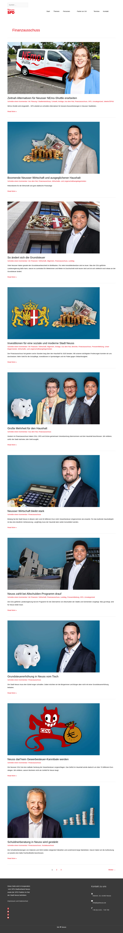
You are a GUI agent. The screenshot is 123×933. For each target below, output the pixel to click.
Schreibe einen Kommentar (17, 101)
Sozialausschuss (48, 845)
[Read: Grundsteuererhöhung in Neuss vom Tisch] (53, 646)
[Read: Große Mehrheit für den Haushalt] (53, 398)
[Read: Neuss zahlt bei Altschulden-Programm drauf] (53, 564)
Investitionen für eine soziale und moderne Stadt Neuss (40, 343)
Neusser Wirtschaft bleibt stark (25, 511)
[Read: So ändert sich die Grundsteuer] (53, 227)
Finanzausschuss (81, 101)
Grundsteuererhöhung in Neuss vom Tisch (32, 676)
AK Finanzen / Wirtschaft (37, 261)
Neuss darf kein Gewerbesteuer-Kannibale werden (38, 759)
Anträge (61, 101)
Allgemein (50, 261)
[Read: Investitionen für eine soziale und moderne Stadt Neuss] (53, 313)
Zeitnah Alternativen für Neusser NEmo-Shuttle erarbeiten (42, 98)
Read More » (12, 111)
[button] (113, 11)
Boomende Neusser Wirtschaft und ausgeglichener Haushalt (44, 177)
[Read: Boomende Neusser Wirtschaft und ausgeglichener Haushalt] (53, 148)
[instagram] (8, 915)
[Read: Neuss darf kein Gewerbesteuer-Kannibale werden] (53, 729)
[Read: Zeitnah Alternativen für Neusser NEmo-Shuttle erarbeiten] (53, 68)
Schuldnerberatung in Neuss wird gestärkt (32, 841)
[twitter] (8, 912)
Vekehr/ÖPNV (109, 101)
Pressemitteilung (98, 347)
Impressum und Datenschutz (17, 901)
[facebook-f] (8, 909)
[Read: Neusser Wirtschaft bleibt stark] (53, 481)
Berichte (75, 347)
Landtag (71, 261)
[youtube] (8, 918)
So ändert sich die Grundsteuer (26, 257)
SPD (90, 101)
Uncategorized (97, 101)
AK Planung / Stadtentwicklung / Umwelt (42, 101)
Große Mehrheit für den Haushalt (27, 428)
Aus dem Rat (69, 101)
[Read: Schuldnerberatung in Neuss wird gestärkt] (53, 812)
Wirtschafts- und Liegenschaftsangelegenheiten (69, 181)
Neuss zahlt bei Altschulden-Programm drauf (34, 593)
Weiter (112, 870)
